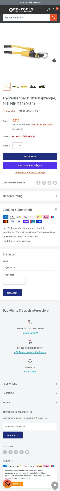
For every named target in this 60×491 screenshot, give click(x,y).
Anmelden (12, 435)
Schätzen (12, 292)
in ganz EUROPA (30, 332)
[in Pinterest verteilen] (44, 182)
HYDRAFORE (9, 110)
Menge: (7, 145)
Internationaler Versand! (30, 2)
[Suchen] (53, 17)
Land (5, 260)
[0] (55, 9)
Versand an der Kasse (42, 124)
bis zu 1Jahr (30, 371)
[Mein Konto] (48, 9)
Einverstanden (14, 483)
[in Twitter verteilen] (49, 182)
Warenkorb (30, 156)
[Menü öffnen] (4, 10)
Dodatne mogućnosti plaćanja (30, 172)
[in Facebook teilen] (38, 182)
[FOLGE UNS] (5, 452)
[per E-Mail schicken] (55, 182)
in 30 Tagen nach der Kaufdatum (30, 352)
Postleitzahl (9, 274)
